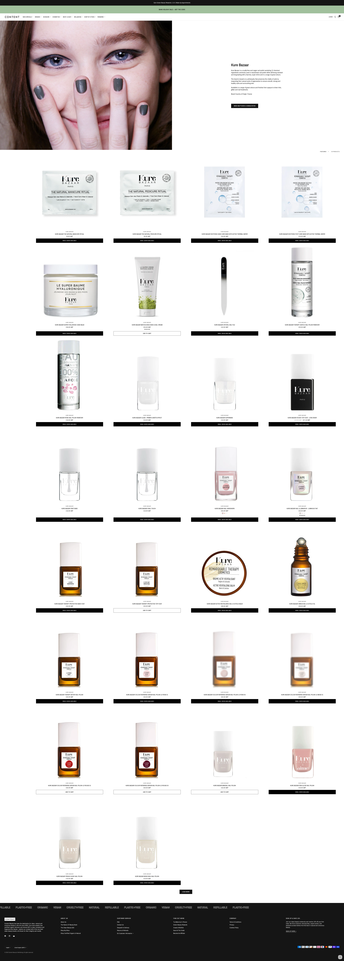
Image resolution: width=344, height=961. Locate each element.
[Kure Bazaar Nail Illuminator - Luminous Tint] (302, 466)
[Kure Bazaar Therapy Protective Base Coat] (69, 561)
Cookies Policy (234, 928)
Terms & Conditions (235, 922)
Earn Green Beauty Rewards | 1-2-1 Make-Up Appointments (172, 3)
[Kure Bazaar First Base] (69, 466)
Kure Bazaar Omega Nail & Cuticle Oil (302, 604)
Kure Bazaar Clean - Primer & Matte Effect (147, 418)
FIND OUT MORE (178, 918)
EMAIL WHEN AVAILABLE (69, 241)
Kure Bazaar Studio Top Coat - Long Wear (302, 418)
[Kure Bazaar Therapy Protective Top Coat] (147, 561)
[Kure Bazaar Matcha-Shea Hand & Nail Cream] (147, 282)
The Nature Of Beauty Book (69, 925)
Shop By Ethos (89, 17)
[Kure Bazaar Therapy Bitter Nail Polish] (69, 652)
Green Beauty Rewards (180, 925)
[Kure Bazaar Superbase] (224, 375)
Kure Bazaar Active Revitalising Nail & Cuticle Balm (225, 604)
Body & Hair (67, 17)
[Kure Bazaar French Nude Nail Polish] (69, 834)
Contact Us (120, 925)
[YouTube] (15, 936)
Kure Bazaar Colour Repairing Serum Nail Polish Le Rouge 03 (147, 785)
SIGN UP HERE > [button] (291, 931)
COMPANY (233, 918)
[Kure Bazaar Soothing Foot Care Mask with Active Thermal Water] (302, 192)
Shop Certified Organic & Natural (71, 933)
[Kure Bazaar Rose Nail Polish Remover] (69, 375)
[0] (338, 17)
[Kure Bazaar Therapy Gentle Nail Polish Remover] (302, 282)
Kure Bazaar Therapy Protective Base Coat (69, 604)
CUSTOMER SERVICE (124, 918)
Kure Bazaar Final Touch (147, 508)
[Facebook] (6, 936)
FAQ (118, 922)
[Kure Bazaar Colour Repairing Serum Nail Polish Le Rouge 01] (69, 743)
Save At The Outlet (179, 930)
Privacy (232, 925)
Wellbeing (77, 17)
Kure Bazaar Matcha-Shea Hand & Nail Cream (147, 325)
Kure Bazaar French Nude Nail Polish (70, 876)
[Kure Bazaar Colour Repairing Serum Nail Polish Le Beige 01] (302, 652)
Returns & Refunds (122, 930)
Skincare (46, 17)
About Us (63, 922)
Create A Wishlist (178, 928)
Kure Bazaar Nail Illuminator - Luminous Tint (302, 508)
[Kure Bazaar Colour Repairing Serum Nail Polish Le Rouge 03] (147, 743)
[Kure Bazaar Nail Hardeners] (224, 466)
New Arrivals (27, 17)
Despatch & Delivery (123, 928)
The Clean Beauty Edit (67, 928)
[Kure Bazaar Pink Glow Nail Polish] (302, 743)
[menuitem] (28, 17)
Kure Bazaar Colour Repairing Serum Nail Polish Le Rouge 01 (69, 785)
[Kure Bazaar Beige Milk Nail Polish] (147, 834)
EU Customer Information (124, 933)
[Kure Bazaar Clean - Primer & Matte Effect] (147, 375)
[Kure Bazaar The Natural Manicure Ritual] (69, 192)
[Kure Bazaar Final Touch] (147, 466)
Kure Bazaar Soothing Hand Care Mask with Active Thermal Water (225, 234)
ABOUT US (64, 918)
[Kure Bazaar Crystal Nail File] (224, 282)
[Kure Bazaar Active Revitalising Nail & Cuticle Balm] (224, 561)
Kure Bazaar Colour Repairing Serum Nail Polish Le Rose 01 (147, 695)
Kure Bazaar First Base (70, 508)
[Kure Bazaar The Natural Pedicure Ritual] (147, 192)
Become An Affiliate (179, 933)
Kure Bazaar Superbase (224, 418)
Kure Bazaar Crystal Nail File (224, 325)
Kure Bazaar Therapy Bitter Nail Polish (69, 695)
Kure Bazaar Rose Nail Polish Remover (69, 418)
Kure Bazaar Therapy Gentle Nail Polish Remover (302, 325)
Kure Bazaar (69, 231)
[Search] (335, 17)
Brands (37, 17)
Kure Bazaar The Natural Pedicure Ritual (147, 234)
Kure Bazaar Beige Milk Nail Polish (147, 876)
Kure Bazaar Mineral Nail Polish (224, 785)
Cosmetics (56, 17)
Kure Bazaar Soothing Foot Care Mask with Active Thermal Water (302, 234)
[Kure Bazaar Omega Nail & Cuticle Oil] (302, 561)
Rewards (101, 17)
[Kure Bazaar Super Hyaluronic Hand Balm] (69, 282)
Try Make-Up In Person (180, 922)
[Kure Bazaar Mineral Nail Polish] (224, 743)
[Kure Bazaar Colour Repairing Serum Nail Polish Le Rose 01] (147, 652)
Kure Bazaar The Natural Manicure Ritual (69, 234)
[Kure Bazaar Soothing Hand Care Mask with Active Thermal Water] (224, 192)
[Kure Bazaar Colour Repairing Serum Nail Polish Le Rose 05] (224, 652)
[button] (244, 106)
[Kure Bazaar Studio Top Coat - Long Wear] (302, 375)
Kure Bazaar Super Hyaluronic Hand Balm (69, 325)
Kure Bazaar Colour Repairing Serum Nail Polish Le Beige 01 (302, 695)
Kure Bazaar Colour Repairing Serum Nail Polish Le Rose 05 (225, 695)
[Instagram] (11, 936)
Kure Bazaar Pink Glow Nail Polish (302, 785)
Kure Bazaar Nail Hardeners (225, 508)
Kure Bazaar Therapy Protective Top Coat (147, 604)
